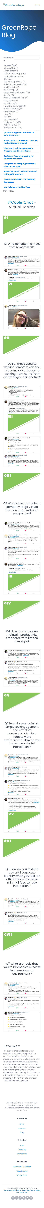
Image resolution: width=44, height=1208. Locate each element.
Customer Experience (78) (14, 81)
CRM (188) (7, 79)
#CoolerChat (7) (10, 68)
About (22, 1124)
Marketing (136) (10, 103)
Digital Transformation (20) (15, 84)
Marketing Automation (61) (15, 106)
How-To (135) (9, 95)
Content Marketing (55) (13, 76)
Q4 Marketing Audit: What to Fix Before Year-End (18, 134)
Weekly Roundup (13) (12, 127)
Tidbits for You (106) (12, 122)
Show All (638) (10, 65)
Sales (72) (7, 114)
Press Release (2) (10, 111)
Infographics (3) (10, 100)
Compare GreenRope (22, 1167)
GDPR (14, 1190)
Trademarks (7, 1190)
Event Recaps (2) (10, 89)
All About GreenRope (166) (14, 73)
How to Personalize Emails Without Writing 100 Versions (20, 173)
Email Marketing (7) (11, 87)
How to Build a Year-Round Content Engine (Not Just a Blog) (20, 141)
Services (22, 1128)
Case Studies (22, 1171)
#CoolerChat (20, 202)
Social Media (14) (10, 119)
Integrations (22, 1175)
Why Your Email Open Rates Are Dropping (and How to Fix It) (18, 149)
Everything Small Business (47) (16, 92)
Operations (22, 1154)
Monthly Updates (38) (13, 108)
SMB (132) (7, 116)
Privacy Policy (26, 1190)
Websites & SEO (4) (11, 125)
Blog (22, 1132)
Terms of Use (35, 1190)
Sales (22, 1145)
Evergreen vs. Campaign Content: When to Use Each (19, 165)
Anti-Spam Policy (22, 1192)
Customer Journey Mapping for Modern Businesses (18, 157)
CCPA (19, 1190)
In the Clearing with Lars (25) (15, 98)
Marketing (22, 1150)
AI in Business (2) (10, 71)
